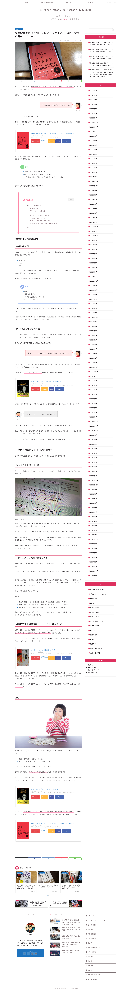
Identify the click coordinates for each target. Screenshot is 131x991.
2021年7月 (94, 335)
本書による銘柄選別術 (34, 206)
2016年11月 (94, 571)
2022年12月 (94, 276)
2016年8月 (94, 576)
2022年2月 (94, 308)
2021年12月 (94, 317)
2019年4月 (94, 458)
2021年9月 (94, 326)
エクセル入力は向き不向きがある (40, 221)
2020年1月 (94, 417)
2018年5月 (94, 508)
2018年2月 (94, 521)
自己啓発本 (93, 630)
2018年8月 (94, 494)
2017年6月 (94, 557)
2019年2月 (94, 467)
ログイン (90, 665)
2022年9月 (94, 286)
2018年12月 (94, 476)
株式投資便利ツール (96, 621)
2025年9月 (94, 136)
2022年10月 (94, 281)
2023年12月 (94, 227)
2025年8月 (94, 141)
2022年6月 (94, 295)
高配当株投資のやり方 (97, 648)
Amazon (51, 141)
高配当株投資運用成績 (47, 2)
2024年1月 (94, 222)
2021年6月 (94, 340)
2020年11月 (94, 372)
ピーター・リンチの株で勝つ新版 (43, 650)
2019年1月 (94, 471)
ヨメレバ (40, 135)
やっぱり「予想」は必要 (37, 218)
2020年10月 (94, 376)
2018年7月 (94, 499)
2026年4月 (94, 104)
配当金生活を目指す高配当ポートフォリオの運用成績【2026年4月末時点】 (101, 64)
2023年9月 (94, 240)
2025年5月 (94, 154)
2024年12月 (94, 177)
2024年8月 (94, 195)
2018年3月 (94, 517)
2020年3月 (94, 408)
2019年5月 (94, 453)
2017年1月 (94, 566)
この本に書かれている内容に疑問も (38, 215)
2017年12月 (94, 530)
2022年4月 (94, 299)
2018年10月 (94, 485)
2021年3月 (94, 354)
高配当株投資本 (19, 29)
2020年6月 (94, 394)
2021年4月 (94, 349)
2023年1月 (94, 272)
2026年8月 (94, 91)
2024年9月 (94, 190)
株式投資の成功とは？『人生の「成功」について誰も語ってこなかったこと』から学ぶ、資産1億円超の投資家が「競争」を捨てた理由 (101, 73)
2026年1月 (94, 118)
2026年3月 (94, 109)
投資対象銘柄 (34, 208)
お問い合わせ (68, 2)
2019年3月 (94, 462)
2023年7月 (94, 249)
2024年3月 (94, 213)
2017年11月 (94, 535)
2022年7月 (94, 290)
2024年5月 (94, 209)
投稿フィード (92, 667)
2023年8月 (94, 245)
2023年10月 (94, 236)
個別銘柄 (93, 603)
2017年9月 (94, 544)
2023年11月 (94, 231)
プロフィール (89, 2)
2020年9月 (94, 381)
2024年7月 (94, 199)
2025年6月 (94, 150)
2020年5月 (94, 399)
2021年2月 (94, 358)
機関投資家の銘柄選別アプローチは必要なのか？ (45, 223)
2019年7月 (94, 444)
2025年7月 (94, 145)
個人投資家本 (94, 599)
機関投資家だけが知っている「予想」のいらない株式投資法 (52, 134)
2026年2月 (94, 113)
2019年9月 (94, 435)
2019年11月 (94, 426)
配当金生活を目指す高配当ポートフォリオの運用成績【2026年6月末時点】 (101, 50)
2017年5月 (94, 562)
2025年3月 (94, 163)
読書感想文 (93, 635)
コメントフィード (93, 670)
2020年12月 (94, 367)
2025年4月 (94, 159)
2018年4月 (94, 512)
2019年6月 (94, 449)
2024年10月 (94, 186)
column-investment (97, 590)
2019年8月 (94, 440)
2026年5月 (94, 100)
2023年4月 (94, 258)
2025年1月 (94, 172)
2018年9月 (94, 489)
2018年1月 (94, 526)
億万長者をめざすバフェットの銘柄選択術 (46, 382)
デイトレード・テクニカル (98, 594)
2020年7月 (94, 390)
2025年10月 (94, 131)
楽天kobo (44, 141)
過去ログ (93, 644)
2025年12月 (94, 122)
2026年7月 (94, 95)
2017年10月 (94, 539)
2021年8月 (94, 331)
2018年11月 (94, 480)
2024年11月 (94, 181)
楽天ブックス (35, 141)
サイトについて (25, 2)
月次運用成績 (94, 612)
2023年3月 (94, 263)
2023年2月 (94, 267)
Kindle (58, 141)
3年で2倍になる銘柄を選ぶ (38, 211)
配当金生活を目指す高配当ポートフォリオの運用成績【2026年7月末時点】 (101, 44)
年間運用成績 (94, 608)
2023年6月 (94, 254)
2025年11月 (94, 127)
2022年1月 (94, 313)
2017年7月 (94, 553)
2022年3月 (94, 304)
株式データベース (96, 617)
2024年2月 (94, 218)
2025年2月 (94, 168)
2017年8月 (94, 548)
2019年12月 (94, 421)
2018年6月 (94, 503)
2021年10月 (94, 322)
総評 (28, 228)
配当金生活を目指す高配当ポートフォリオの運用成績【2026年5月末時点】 (101, 57)
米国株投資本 (94, 626)
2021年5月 (94, 344)
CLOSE (71, 199)
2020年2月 (94, 412)
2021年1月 (94, 363)
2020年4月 (94, 403)
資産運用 (93, 639)
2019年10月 (94, 431)
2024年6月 (94, 204)
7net (66, 141)
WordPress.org (93, 672)
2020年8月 (94, 385)
